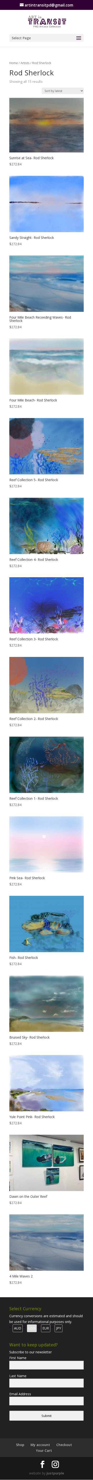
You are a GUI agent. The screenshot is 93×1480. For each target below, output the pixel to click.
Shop (20, 1444)
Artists (25, 63)
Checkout (64, 1444)
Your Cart (44, 1450)
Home (13, 63)
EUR (45, 1328)
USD (31, 1328)
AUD (17, 1328)
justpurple (55, 1473)
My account (40, 1444)
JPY (58, 1328)
